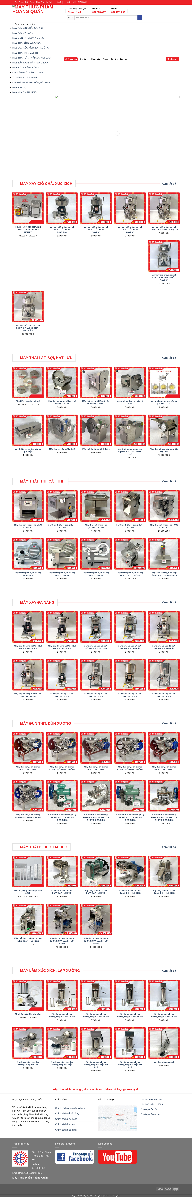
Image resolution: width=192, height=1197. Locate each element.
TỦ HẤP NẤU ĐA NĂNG (24, 77)
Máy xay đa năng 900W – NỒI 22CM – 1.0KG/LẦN (62, 647)
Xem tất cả (169, 183)
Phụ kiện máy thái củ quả (28, 401)
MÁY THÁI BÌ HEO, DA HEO (26, 43)
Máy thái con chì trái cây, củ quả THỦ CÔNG (164, 402)
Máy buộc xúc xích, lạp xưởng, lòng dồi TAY (28, 1063)
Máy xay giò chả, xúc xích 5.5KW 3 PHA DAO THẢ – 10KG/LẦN (28, 328)
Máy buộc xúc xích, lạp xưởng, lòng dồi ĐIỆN (62, 1063)
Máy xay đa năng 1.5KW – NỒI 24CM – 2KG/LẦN (130, 647)
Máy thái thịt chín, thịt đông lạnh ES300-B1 (62, 573)
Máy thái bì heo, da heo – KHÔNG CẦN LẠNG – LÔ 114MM (96, 941)
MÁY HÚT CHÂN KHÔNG (25, 67)
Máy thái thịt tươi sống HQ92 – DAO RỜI (164, 526)
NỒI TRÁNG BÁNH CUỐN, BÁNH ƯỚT (32, 82)
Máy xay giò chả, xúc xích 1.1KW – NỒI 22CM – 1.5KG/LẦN (62, 229)
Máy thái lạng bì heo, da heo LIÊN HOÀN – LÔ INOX (28, 939)
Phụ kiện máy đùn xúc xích (28, 1014)
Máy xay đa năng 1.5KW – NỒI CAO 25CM (130, 694)
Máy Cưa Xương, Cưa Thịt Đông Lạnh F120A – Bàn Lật (164, 573)
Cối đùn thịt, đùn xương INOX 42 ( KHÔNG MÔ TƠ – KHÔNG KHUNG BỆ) (96, 817)
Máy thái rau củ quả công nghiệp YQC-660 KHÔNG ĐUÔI (130, 451)
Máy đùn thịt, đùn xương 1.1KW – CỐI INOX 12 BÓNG (62, 768)
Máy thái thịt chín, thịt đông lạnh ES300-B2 (96, 573)
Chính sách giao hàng (66, 1119)
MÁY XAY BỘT (20, 87)
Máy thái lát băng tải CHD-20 (96, 449)
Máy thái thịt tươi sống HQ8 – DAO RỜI (130, 526)
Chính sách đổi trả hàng (67, 1113)
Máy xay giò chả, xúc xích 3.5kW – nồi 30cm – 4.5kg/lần (164, 228)
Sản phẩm (95, 59)
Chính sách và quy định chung (70, 1108)
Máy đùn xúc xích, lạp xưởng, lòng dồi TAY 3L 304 (96, 1015)
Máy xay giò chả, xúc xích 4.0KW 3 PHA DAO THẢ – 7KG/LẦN (164, 277)
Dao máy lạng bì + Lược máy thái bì (28, 891)
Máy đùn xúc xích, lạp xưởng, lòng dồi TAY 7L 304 (164, 1015)
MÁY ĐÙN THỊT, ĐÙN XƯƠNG (28, 38)
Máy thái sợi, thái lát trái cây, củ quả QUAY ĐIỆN (96, 402)
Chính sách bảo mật (65, 1124)
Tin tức (114, 59)
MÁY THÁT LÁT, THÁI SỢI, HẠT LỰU (31, 58)
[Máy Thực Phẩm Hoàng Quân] (36, 14)
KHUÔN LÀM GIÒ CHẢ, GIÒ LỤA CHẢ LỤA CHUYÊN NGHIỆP (28, 229)
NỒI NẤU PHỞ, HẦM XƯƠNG (27, 72)
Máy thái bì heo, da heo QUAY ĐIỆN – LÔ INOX (130, 891)
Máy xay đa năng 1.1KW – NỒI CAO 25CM (62, 694)
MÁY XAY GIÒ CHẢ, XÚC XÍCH (28, 28)
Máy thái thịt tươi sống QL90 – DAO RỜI (28, 526)
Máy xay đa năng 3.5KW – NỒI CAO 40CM (164, 694)
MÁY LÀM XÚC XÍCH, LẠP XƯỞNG (30, 48)
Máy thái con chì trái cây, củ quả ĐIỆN (28, 450)
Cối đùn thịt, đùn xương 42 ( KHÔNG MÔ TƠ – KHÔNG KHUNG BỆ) (62, 817)
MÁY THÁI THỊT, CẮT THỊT (26, 53)
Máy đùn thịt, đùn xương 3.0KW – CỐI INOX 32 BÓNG (28, 815)
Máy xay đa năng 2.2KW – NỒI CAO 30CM (96, 694)
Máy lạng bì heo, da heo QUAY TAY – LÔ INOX (96, 891)
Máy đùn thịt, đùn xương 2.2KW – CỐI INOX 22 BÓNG (130, 768)
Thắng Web (116, 1196)
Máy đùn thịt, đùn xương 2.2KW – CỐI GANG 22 (96, 768)
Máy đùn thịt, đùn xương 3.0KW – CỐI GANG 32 (164, 768)
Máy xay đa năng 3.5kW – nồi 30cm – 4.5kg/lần (28, 694)
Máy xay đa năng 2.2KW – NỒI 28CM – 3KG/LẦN (164, 647)
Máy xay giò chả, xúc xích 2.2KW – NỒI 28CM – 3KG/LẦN (130, 229)
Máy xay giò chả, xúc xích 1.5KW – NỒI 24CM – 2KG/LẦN (96, 229)
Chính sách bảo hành (66, 1130)
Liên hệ (123, 59)
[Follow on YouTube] (175, 2)
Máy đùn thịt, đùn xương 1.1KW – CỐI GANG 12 (28, 768)
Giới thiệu (84, 59)
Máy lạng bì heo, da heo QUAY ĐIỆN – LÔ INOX (164, 891)
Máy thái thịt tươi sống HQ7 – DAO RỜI (62, 526)
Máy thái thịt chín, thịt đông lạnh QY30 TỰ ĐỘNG (130, 573)
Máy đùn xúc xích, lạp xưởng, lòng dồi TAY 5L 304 (130, 1015)
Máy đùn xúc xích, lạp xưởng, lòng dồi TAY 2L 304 (62, 1015)
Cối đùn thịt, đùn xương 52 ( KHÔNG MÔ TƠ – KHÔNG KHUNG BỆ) (130, 817)
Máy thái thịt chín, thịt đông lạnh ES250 (28, 573)
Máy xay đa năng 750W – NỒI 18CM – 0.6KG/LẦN (28, 647)
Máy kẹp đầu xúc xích (164, 1062)
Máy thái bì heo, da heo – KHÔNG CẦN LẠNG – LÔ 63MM (62, 941)
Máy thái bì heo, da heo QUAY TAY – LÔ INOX (62, 891)
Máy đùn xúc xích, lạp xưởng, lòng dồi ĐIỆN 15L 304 (130, 1064)
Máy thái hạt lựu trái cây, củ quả (130, 402)
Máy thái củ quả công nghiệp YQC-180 (164, 450)
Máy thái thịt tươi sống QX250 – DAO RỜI (96, 526)
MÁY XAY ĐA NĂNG (22, 33)
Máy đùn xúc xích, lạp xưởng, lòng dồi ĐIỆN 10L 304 (96, 1064)
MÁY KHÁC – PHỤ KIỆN (25, 92)
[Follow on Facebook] (173, 2)
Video (105, 59)
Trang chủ (72, 59)
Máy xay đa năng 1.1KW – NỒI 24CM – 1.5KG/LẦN (96, 647)
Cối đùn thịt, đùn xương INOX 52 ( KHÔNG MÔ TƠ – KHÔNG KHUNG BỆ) (164, 817)
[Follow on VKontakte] (178, 2)
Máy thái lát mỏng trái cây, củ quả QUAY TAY (62, 402)
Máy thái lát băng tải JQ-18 (62, 449)
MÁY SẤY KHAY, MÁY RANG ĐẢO (30, 62)
